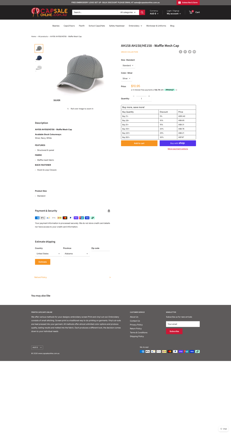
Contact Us (135, 321)
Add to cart (139, 143)
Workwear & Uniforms (156, 26)
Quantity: (125, 98)
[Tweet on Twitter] (189, 51)
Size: (128, 60)
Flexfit (81, 26)
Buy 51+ (125, 124)
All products (43, 36)
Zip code (95, 248)
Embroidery (134, 26)
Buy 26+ (125, 120)
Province (67, 248)
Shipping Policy (137, 336)
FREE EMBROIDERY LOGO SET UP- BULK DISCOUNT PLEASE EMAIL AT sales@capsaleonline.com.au (115, 2)
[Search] (142, 12)
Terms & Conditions (138, 332)
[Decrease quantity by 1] (133, 96)
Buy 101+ (125, 129)
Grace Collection (129, 52)
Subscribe (174, 331)
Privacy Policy (136, 324)
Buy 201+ (126, 133)
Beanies (55, 26)
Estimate (43, 262)
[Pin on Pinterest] (185, 51)
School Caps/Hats (97, 26)
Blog (172, 26)
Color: (126, 73)
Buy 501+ (126, 137)
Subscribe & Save (190, 2)
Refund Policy (40, 277)
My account (173, 13)
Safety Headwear (117, 26)
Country (39, 248)
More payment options (178, 148)
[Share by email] (194, 51)
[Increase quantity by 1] (149, 96)
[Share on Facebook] (180, 51)
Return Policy (136, 328)
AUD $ (35, 347)
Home (33, 36)
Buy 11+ (125, 116)
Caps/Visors (69, 26)
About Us (134, 317)
